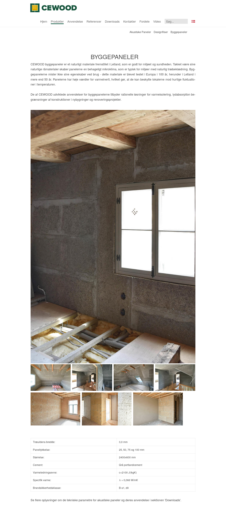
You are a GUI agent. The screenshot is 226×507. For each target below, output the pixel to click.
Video (157, 21)
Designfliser (161, 32)
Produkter (57, 21)
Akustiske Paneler (140, 32)
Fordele (144, 21)
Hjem (43, 21)
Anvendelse (75, 21)
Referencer (94, 21)
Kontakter (129, 21)
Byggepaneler (179, 32)
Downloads (112, 21)
